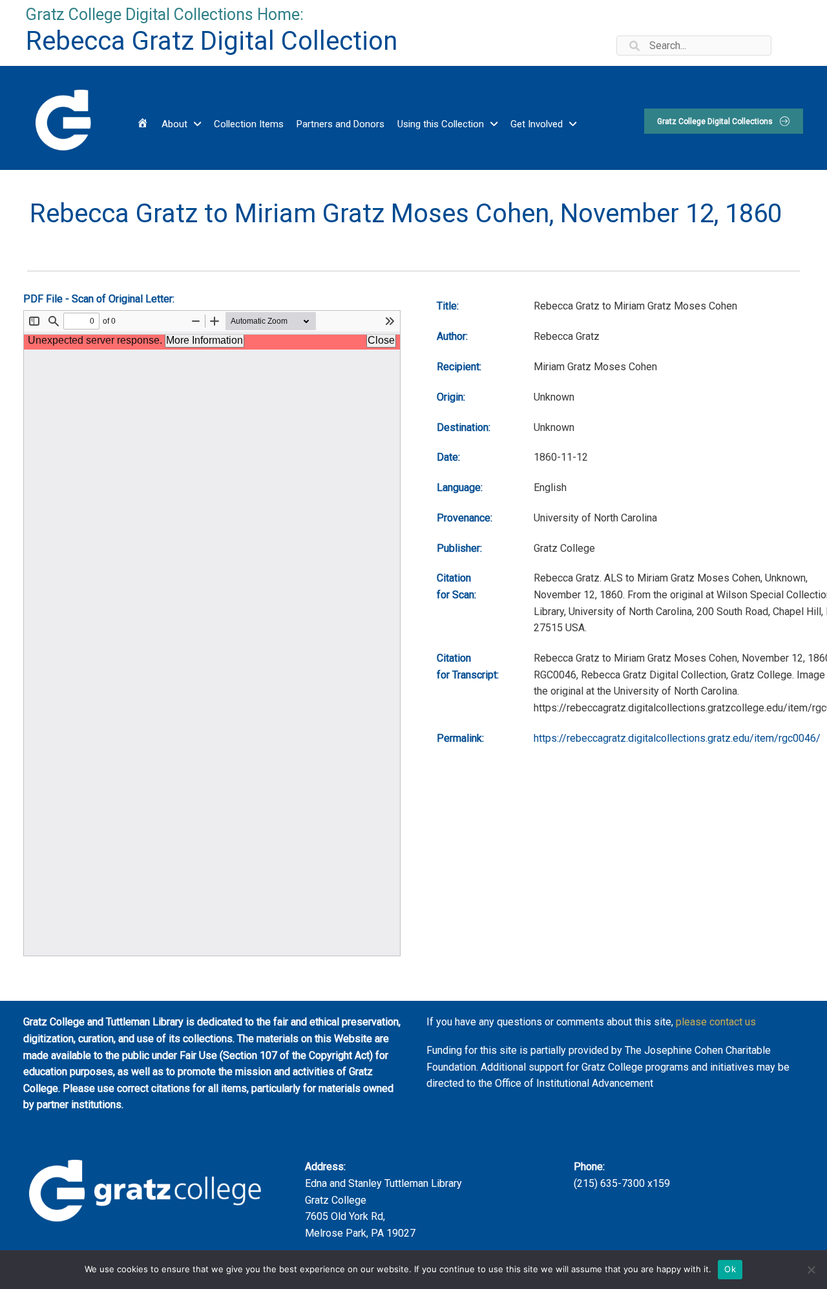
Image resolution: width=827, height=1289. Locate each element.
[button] (723, 121)
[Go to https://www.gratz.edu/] (62, 118)
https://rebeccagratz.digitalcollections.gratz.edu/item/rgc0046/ (677, 738)
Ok (730, 1269)
